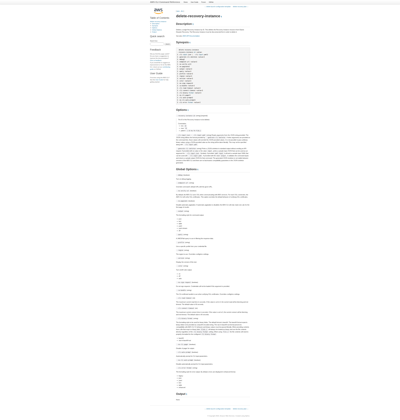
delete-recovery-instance (158, 21)
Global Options (157, 30)
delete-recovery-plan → (240, 6)
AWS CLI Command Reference (165, 2)
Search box (154, 41)
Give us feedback (155, 60)
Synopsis (155, 26)
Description (155, 23)
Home (186, 2)
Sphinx (247, 416)
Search (168, 44)
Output (154, 32)
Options (154, 28)
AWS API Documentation (191, 36)
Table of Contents (159, 17)
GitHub (211, 2)
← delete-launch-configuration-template (217, 6)
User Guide (194, 2)
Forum (203, 2)
